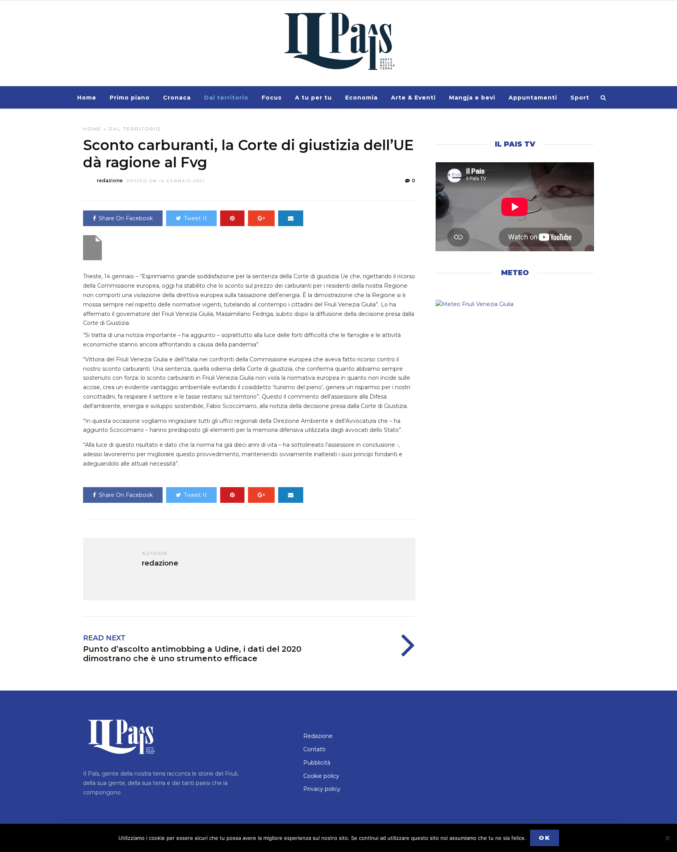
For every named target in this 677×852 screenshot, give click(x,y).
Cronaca (177, 97)
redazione (110, 180)
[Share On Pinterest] (232, 218)
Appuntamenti (533, 97)
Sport (579, 97)
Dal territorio (226, 97)
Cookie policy (321, 775)
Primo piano (130, 97)
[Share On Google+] (261, 218)
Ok (544, 837)
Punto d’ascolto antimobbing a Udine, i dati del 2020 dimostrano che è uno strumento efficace (192, 653)
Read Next (104, 638)
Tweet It (195, 218)
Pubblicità (316, 762)
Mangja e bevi (472, 97)
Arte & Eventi (413, 97)
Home (86, 97)
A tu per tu (313, 97)
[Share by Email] (290, 218)
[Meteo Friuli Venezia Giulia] (515, 304)
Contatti (314, 749)
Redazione (318, 736)
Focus (272, 97)
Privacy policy (321, 788)
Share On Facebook (126, 218)
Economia (361, 97)
